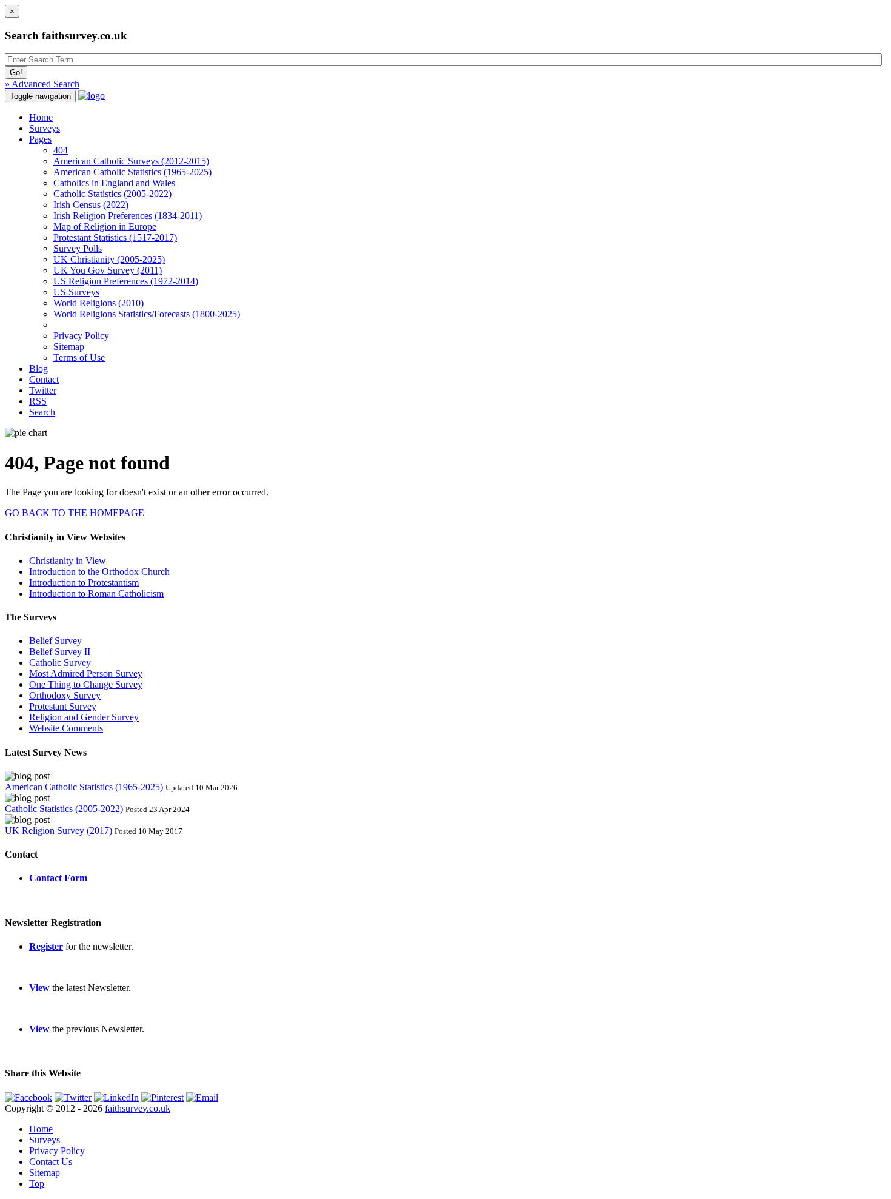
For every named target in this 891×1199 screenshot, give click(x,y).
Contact (44, 379)
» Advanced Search (42, 84)
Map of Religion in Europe (104, 226)
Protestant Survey (62, 706)
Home (41, 117)
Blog (38, 368)
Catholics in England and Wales (114, 183)
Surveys (44, 128)
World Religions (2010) (98, 303)
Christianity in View (67, 561)
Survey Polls (77, 248)
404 (60, 150)
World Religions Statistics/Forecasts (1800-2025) (146, 314)
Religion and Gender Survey (84, 717)
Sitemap (68, 346)
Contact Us (50, 1162)
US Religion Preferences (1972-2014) (125, 281)
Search (42, 412)
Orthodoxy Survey (65, 695)
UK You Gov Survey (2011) (107, 270)
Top (36, 1183)
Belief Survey (55, 641)
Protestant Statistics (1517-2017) (115, 237)
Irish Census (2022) (90, 205)
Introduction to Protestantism (84, 582)
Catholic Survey (60, 662)
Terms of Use (79, 357)
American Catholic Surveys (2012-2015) (131, 161)
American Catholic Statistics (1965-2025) (132, 172)
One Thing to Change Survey (85, 684)
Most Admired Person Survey (85, 673)
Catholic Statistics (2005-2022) (112, 194)
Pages (40, 139)
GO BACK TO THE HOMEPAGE (74, 513)
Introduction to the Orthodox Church (99, 571)
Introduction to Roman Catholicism (96, 593)
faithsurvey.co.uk (137, 1108)
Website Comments (66, 728)
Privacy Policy (81, 336)
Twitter (42, 390)
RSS (38, 401)
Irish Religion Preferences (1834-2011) (127, 215)
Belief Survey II (59, 652)
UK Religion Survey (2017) (58, 830)
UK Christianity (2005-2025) (109, 259)
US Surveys (76, 292)
